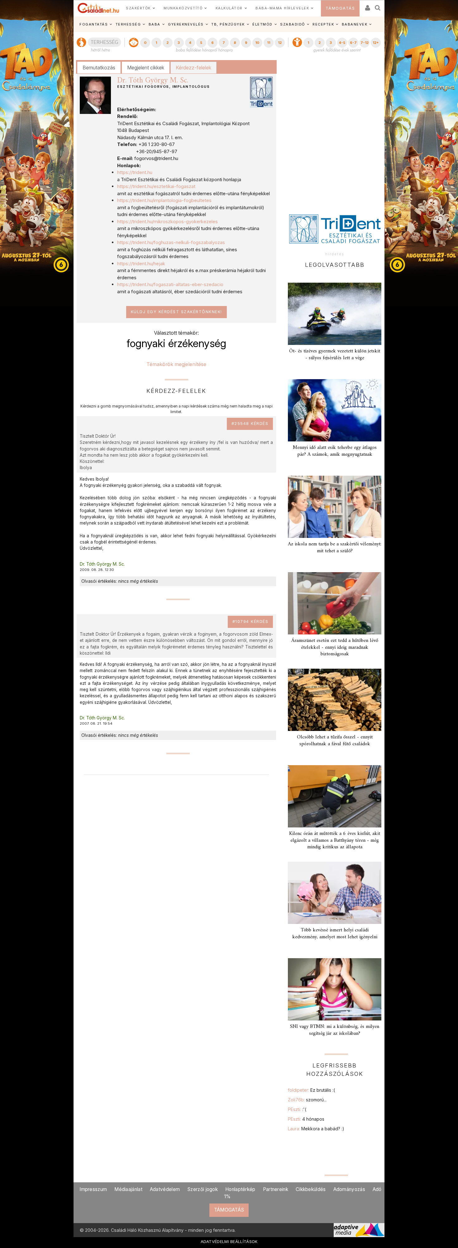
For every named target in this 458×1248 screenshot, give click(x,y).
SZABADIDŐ (292, 24)
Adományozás (349, 1189)
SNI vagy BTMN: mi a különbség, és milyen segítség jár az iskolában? (334, 1030)
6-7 (353, 42)
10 (257, 42)
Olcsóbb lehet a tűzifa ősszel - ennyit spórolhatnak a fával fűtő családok (335, 740)
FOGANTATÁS (93, 24)
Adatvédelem (165, 1189)
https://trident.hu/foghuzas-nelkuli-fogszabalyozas (171, 242)
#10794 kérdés (250, 621)
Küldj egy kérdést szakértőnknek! (176, 311)
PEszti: (297, 1109)
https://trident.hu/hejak (141, 263)
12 (280, 42)
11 (268, 42)
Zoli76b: (307, 1099)
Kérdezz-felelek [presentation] (193, 67)
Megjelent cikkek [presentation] (145, 67)
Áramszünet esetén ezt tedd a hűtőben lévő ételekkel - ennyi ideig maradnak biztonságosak (334, 647)
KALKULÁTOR (229, 8)
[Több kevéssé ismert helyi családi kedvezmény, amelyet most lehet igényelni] (334, 893)
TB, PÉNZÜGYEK (228, 24)
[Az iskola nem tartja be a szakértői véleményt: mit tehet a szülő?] (334, 507)
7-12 (364, 42)
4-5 (342, 42)
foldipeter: (311, 1090)
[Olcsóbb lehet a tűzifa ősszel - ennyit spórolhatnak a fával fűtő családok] (334, 700)
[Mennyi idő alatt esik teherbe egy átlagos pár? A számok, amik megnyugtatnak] (334, 410)
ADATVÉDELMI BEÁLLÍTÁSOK (229, 1241)
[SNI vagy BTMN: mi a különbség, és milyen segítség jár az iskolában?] (334, 989)
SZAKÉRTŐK (138, 8)
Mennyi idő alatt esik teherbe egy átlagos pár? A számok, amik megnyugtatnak (335, 451)
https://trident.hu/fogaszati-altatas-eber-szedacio (170, 284)
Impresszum (93, 1189)
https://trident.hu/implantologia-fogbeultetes (164, 200)
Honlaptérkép (240, 1189)
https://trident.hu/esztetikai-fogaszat (156, 186)
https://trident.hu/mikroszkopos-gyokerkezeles (167, 221)
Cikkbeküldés (311, 1189)
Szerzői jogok (202, 1189)
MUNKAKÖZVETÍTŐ (183, 8)
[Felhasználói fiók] (367, 5)
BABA (154, 24)
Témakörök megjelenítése (176, 364)
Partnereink (275, 1189)
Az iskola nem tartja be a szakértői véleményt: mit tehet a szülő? (334, 547)
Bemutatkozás (99, 67)
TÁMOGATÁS (340, 8)
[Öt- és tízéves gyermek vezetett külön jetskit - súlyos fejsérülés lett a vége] (334, 314)
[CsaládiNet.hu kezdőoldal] (98, 8)
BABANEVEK (355, 24)
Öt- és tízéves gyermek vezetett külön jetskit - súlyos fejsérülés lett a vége (334, 354)
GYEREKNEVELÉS (186, 24)
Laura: (316, 1128)
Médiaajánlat (128, 1189)
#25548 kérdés (250, 423)
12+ (376, 42)
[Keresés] (378, 5)
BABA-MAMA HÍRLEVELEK (282, 8)
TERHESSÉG (128, 24)
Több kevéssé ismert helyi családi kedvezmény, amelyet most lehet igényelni (334, 933)
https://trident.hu (134, 172)
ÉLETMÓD (262, 24)
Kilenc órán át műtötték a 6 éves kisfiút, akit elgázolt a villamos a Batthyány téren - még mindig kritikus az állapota (334, 840)
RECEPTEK (323, 24)
